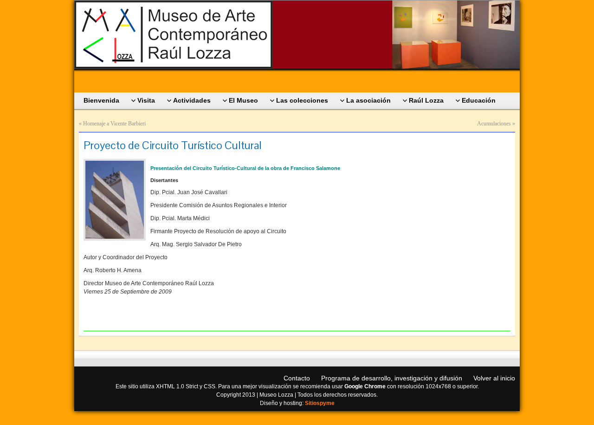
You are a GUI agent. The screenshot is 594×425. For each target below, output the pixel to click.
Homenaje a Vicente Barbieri (114, 123)
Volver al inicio (494, 378)
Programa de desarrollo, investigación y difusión (391, 378)
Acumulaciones (494, 123)
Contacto (297, 378)
